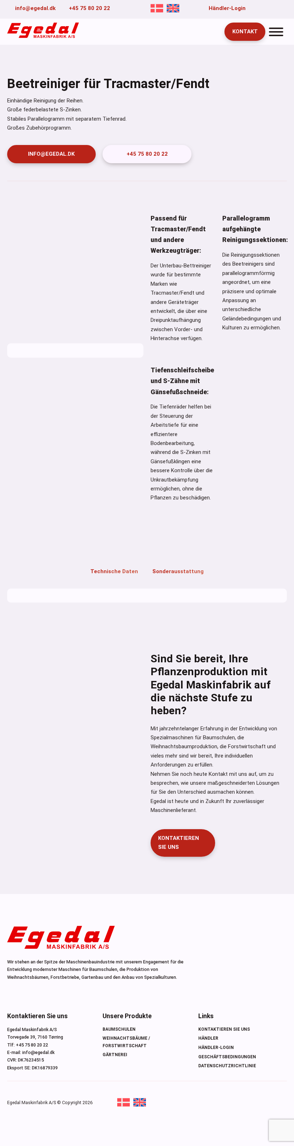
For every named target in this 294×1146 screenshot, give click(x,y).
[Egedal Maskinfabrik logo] (43, 36)
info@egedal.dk (51, 154)
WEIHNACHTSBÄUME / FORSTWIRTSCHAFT (126, 1042)
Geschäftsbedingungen (227, 1056)
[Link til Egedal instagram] (284, 8)
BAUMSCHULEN (119, 1029)
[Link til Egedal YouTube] (263, 8)
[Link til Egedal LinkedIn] (274, 8)
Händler (208, 1038)
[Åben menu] (276, 32)
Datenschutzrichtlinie (227, 1065)
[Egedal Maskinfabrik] (61, 938)
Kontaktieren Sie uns (224, 1029)
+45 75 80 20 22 (147, 154)
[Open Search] (213, 32)
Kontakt (245, 31)
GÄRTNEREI (115, 1054)
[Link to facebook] (253, 8)
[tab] (114, 564)
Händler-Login (216, 1047)
